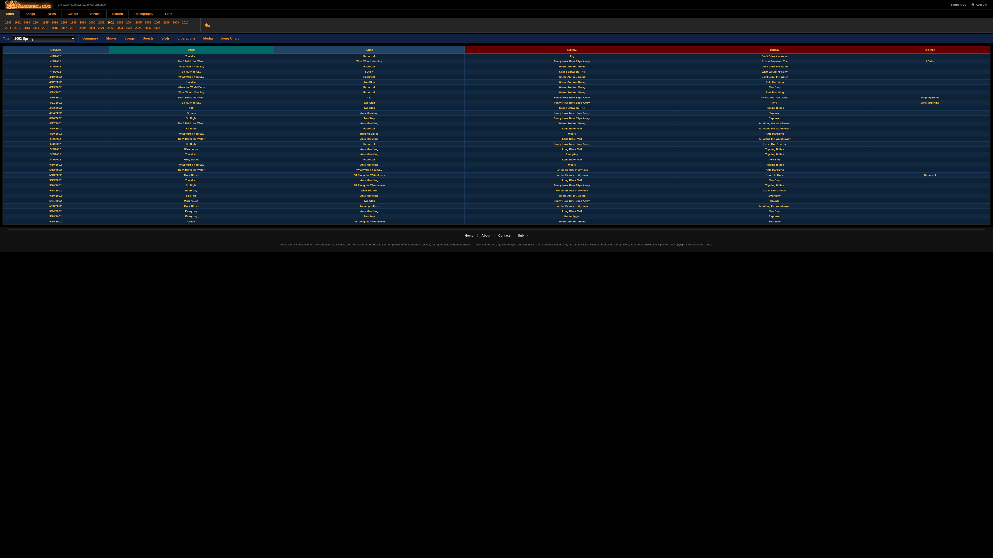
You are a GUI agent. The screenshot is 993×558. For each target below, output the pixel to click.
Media (208, 38)
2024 (129, 27)
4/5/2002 (55, 61)
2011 (8, 27)
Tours (10, 14)
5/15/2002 (55, 180)
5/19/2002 (55, 195)
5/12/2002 (55, 169)
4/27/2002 (55, 123)
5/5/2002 (55, 149)
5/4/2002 (55, 144)
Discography (143, 14)
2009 (176, 22)
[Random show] (208, 25)
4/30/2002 (55, 133)
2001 (101, 22)
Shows (111, 38)
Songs (30, 14)
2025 (138, 27)
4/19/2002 (55, 92)
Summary (90, 38)
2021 (101, 27)
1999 (83, 22)
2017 (64, 27)
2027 (157, 27)
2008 (166, 22)
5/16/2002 (55, 185)
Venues (95, 14)
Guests (72, 14)
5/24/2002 (55, 211)
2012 (17, 27)
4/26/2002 (55, 118)
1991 (8, 22)
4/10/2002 (55, 76)
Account (981, 4)
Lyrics (51, 14)
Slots (165, 38)
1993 (27, 22)
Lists (168, 14)
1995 (45, 22)
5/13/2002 (55, 175)
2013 (27, 27)
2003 (120, 22)
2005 (139, 22)
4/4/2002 (55, 56)
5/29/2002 (55, 221)
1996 (55, 22)
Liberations (186, 38)
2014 (36, 27)
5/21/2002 (55, 200)
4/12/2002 (55, 82)
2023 (120, 27)
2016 (54, 27)
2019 (82, 27)
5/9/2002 (55, 159)
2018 (73, 27)
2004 (129, 22)
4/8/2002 (55, 71)
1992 (17, 22)
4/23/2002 (55, 107)
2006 (148, 22)
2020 (92, 27)
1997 (64, 22)
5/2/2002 (55, 138)
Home (469, 235)
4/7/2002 (55, 66)
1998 (73, 22)
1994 (36, 22)
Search (117, 14)
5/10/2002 (55, 164)
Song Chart (230, 38)
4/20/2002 (55, 97)
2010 (185, 22)
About (486, 235)
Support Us (958, 4)
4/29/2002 (55, 128)
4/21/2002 (55, 102)
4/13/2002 (55, 87)
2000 (92, 22)
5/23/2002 (55, 206)
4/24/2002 (55, 113)
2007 (157, 22)
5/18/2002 (55, 190)
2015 (45, 27)
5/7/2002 (55, 154)
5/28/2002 (55, 216)
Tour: (6, 39)
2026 (148, 27)
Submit (523, 235)
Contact (504, 235)
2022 (110, 27)
